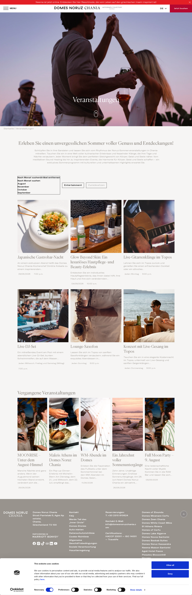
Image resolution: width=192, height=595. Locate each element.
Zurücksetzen (96, 185)
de (161, 8)
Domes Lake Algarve (154, 533)
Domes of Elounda (152, 512)
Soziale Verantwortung (82, 547)
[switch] (75, 590)
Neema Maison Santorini (156, 548)
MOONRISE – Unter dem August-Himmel (30, 460)
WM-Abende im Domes (93, 457)
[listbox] (39, 185)
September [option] (24, 193)
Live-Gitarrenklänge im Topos (148, 257)
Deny (170, 574)
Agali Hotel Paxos (152, 551)
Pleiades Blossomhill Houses (154, 556)
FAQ (71, 516)
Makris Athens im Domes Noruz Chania (63, 460)
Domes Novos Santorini (155, 537)
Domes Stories (77, 526)
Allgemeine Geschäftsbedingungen (83, 541)
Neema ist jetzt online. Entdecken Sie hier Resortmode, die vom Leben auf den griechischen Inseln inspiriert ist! (96, 2)
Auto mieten (76, 530)
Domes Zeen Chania (153, 519)
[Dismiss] (189, 2)
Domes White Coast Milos (157, 523)
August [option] (22, 184)
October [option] (22, 190)
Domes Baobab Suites (155, 541)
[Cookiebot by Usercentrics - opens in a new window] (16, 590)
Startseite (9, 129)
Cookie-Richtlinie (79, 537)
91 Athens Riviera (152, 526)
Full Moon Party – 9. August (159, 457)
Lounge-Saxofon (84, 346)
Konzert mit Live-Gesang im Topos (146, 349)
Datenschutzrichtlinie (82, 533)
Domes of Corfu (151, 530)
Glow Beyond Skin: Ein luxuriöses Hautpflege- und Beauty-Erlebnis (92, 262)
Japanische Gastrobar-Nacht (40, 257)
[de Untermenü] (166, 8)
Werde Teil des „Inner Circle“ (77, 521)
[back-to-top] (184, 514)
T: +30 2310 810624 (116, 515)
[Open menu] (6, 8)
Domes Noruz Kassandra (156, 544)
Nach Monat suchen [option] (39, 178)
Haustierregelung (79, 550)
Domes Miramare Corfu (155, 516)
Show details (136, 590)
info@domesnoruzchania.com (120, 526)
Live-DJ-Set (27, 346)
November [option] (23, 187)
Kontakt (74, 512)
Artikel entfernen (50, 178)
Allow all (170, 565)
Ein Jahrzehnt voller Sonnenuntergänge (127, 460)
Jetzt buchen (181, 8)
